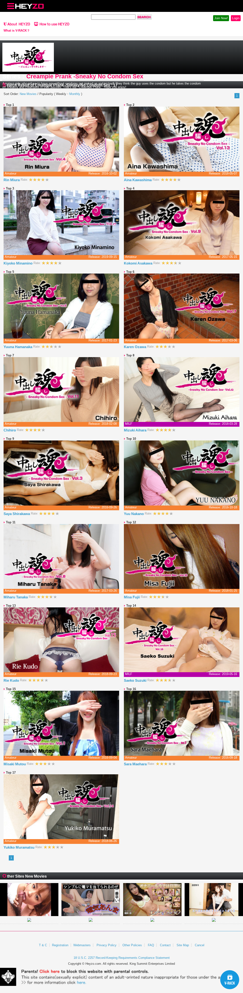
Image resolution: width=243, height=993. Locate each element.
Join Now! (221, 18)
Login (235, 18)
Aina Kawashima (138, 180)
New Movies (28, 94)
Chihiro (10, 430)
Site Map (183, 945)
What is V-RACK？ (17, 30)
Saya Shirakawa (17, 514)
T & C (43, 945)
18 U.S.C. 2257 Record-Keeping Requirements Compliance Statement (122, 958)
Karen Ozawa (135, 347)
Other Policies (132, 945)
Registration (60, 945)
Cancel (199, 945)
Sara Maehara (136, 764)
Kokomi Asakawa (138, 263)
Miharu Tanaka (16, 597)
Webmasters (82, 945)
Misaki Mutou (15, 764)
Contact (165, 945)
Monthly (74, 94)
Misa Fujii (132, 597)
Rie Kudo (12, 680)
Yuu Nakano (134, 514)
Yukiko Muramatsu (19, 847)
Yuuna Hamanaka (18, 347)
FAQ (151, 945)
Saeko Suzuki (135, 680)
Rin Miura (12, 180)
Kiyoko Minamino (18, 263)
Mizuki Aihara (135, 430)
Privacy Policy (107, 945)
